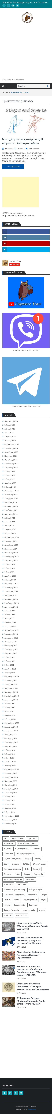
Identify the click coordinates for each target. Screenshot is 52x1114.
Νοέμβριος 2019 (10, 735)
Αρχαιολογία (32, 838)
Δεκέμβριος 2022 (11, 591)
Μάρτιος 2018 (9, 812)
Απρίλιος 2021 (10, 669)
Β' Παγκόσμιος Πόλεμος (27, 844)
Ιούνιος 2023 (9, 568)
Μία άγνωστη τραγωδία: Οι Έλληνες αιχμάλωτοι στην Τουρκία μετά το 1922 (32, 926)
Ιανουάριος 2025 (11, 495)
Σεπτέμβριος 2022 (11, 603)
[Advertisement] (26, 51)
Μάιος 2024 (9, 526)
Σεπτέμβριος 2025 (11, 464)
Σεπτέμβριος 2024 (11, 510)
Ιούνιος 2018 (9, 800)
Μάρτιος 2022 (10, 626)
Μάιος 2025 (9, 479)
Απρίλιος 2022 (10, 622)
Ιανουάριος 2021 (10, 680)
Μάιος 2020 (9, 711)
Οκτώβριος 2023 (11, 553)
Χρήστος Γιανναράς (11, 910)
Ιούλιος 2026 (9, 425)
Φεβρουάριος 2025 (11, 491)
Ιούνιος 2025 (9, 475)
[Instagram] (8, 5)
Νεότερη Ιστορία (35, 890)
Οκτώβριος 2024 (11, 506)
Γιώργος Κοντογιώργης (12, 859)
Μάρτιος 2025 (10, 487)
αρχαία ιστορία (29, 910)
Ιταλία (17, 874)
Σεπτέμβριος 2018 (11, 789)
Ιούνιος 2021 (9, 661)
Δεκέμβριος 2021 (11, 638)
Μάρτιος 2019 (10, 766)
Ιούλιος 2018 (9, 797)
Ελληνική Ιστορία (39, 864)
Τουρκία (7, 905)
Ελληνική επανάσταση (12, 869)
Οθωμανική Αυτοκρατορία (14, 895)
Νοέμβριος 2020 (11, 688)
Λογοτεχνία (38, 874)
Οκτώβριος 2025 (11, 460)
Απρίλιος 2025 (10, 483)
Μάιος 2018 (9, 804)
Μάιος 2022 (9, 618)
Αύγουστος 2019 (11, 746)
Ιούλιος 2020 (9, 704)
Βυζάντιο (7, 849)
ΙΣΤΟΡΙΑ (21, 149)
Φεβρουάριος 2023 (11, 584)
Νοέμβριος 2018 (10, 781)
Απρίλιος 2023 (10, 576)
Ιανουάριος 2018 (10, 820)
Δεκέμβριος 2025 (11, 452)
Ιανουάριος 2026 (11, 448)
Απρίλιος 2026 (10, 437)
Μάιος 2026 (9, 433)
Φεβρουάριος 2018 (11, 816)
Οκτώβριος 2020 (11, 692)
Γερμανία (36, 849)
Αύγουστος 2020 (11, 700)
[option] (31, 2)
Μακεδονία (30, 879)
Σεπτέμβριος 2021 (11, 649)
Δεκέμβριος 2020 (11, 684)
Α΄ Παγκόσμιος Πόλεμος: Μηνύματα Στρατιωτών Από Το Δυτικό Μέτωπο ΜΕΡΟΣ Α (31, 1001)
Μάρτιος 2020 (10, 719)
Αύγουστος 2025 (11, 468)
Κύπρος (27, 874)
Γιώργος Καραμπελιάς (25, 854)
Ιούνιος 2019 (9, 754)
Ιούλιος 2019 (9, 750)
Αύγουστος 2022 (11, 607)
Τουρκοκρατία (19, 905)
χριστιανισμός (21, 915)
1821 (6, 838)
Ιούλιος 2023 (9, 564)
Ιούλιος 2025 (9, 471)
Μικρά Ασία (21, 885)
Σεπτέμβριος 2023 (11, 557)
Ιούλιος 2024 (9, 518)
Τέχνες (43, 900)
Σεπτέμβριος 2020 (11, 696)
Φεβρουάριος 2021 (11, 677)
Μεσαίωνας (8, 885)
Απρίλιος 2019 (10, 762)
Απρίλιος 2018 (10, 808)
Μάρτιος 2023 (10, 580)
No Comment (34, 149)
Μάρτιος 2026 (10, 440)
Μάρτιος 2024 (10, 533)
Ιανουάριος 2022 (11, 634)
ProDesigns (32, 1109)
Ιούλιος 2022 (9, 611)
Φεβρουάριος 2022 (11, 630)
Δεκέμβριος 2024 (11, 498)
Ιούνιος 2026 (9, 429)
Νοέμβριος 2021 (10, 642)
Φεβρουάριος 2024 (11, 537)
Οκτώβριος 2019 (11, 738)
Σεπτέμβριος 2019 (11, 742)
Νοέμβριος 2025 (10, 456)
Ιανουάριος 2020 (11, 727)
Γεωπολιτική (8, 854)
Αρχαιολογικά (9, 844)
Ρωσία (16, 900)
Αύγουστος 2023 (11, 560)
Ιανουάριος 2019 (11, 773)
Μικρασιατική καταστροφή (14, 890)
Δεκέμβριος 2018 (11, 777)
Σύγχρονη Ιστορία (30, 900)
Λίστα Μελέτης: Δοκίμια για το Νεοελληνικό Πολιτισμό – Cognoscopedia (31, 955)
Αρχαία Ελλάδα (17, 838)
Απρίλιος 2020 (10, 715)
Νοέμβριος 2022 (10, 595)
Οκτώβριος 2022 (11, 599)
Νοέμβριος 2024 (10, 502)
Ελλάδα (26, 864)
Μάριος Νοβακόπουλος (13, 879)
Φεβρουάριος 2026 (11, 444)
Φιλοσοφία (33, 905)
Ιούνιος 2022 (9, 615)
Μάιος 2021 (9, 665)
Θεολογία (36, 869)
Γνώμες (28, 859)
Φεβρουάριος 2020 (11, 723)
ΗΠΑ (27, 869)
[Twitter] (17, 5)
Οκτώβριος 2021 (10, 646)
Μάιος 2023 (9, 572)
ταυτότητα (8, 915)
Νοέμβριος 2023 (10, 549)
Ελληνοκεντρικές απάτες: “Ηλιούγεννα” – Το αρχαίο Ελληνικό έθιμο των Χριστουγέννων (33, 987)
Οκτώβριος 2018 (10, 785)
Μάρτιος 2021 (9, 673)
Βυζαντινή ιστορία (22, 849)
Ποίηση (44, 895)
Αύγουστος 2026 (11, 421)
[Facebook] (4, 5)
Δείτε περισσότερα (12, 167)
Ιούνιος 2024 (9, 522)
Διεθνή (38, 859)
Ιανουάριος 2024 (11, 541)
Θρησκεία (7, 874)
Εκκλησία (15, 864)
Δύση (6, 864)
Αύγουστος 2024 (11, 514)
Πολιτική (7, 900)
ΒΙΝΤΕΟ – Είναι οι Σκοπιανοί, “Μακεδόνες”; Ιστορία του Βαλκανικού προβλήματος (30, 941)
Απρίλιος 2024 (10, 529)
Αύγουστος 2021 (10, 653)
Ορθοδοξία (32, 895)
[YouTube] (13, 5)
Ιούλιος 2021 (9, 657)
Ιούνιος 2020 (9, 708)
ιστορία (42, 910)
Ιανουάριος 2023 (11, 588)
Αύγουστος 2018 (10, 793)
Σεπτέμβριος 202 (11, 824)
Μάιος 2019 (9, 758)
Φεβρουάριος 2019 (11, 769)
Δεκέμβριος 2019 (11, 731)
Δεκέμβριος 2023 (11, 545)
